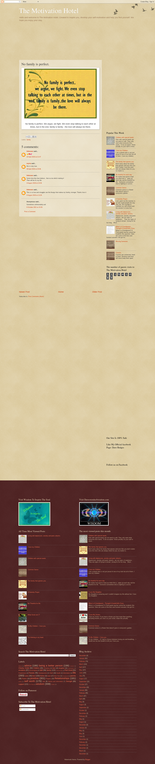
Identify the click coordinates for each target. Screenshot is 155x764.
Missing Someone (122, 241)
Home (61, 292)
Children (36, 668)
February (82, 661)
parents (73, 676)
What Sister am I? (34, 615)
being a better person (51, 665)
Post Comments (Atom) (36, 296)
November (82, 687)
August (81, 678)
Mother (42, 676)
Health (58, 673)
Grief (51, 673)
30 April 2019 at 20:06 (34, 169)
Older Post (97, 292)
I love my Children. (122, 150)
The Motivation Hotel (49, 10)
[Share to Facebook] (33, 137)
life (74, 672)
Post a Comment (29, 211)
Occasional (65, 676)
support (21, 684)
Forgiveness (22, 673)
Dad (53, 668)
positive (34, 678)
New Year (57, 676)
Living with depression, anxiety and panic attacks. (124, 212)
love (33, 676)
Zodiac (53, 684)
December (82, 655)
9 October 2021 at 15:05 (34, 207)
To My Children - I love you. (37, 626)
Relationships (62, 678)
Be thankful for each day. (124, 175)
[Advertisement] (77, 40)
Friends (31, 673)
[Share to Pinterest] (35, 137)
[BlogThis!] (29, 137)
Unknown (30, 151)
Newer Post (24, 292)
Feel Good (68, 670)
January (81, 658)
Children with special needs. (125, 137)
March (81, 664)
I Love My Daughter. (95, 592)
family (29, 140)
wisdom (40, 684)
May (80, 670)
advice (28, 665)
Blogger (87, 759)
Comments (25, 709)
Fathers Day (59, 670)
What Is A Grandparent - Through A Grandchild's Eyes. (125, 227)
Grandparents (42, 673)
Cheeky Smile (23, 668)
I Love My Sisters (94, 615)
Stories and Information (55, 681)
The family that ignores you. (125, 162)
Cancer (72, 666)
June (80, 673)
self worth (29, 681)
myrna (29, 163)
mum (49, 676)
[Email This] (27, 137)
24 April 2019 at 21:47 (34, 157)
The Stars (31, 684)
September (82, 681)
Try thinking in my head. (36, 637)
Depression (71, 668)
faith (41, 670)
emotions (21, 670)
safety (20, 681)
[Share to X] (31, 137)
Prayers (48, 678)
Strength (69, 681)
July (80, 676)
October (81, 684)
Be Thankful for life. (34, 603)
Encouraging (33, 670)
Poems (24, 678)
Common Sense (121, 188)
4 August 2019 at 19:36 (34, 183)
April (80, 667)
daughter (61, 668)
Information (66, 673)
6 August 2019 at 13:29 (34, 195)
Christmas (47, 668)
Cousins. (119, 252)
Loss (26, 676)
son (44, 681)
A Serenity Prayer (121, 199)
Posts (23, 706)
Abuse (20, 666)
